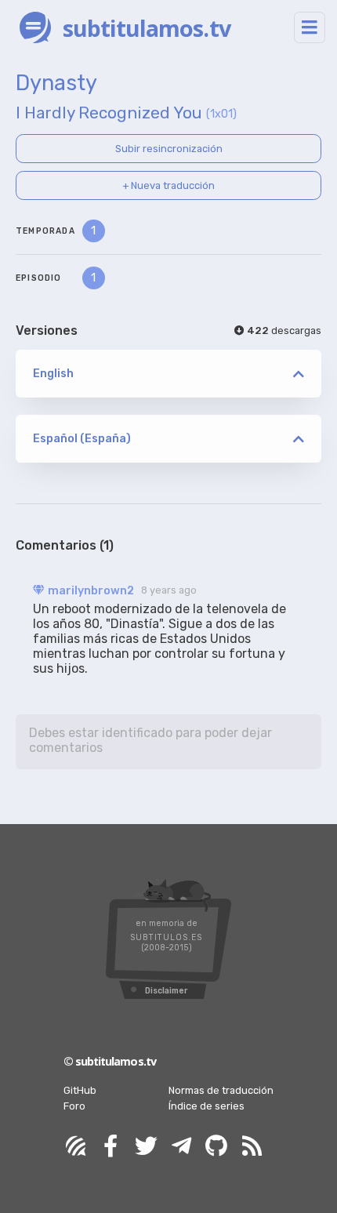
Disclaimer (166, 991)
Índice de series (206, 1106)
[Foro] (75, 1146)
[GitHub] (216, 1146)
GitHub (79, 1090)
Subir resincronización (169, 148)
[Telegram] (181, 1146)
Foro (74, 1106)
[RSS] (251, 1146)
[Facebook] (110, 1146)
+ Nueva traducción (168, 185)
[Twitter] (146, 1146)
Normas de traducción (221, 1090)
